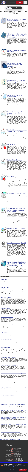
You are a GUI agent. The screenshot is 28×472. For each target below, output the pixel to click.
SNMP (1, 439)
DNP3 (17, 439)
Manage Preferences (13, 469)
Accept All (22, 469)
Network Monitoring (6, 439)
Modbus (14, 439)
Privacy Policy (13, 466)
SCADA (11, 439)
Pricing (19, 2)
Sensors (19, 439)
